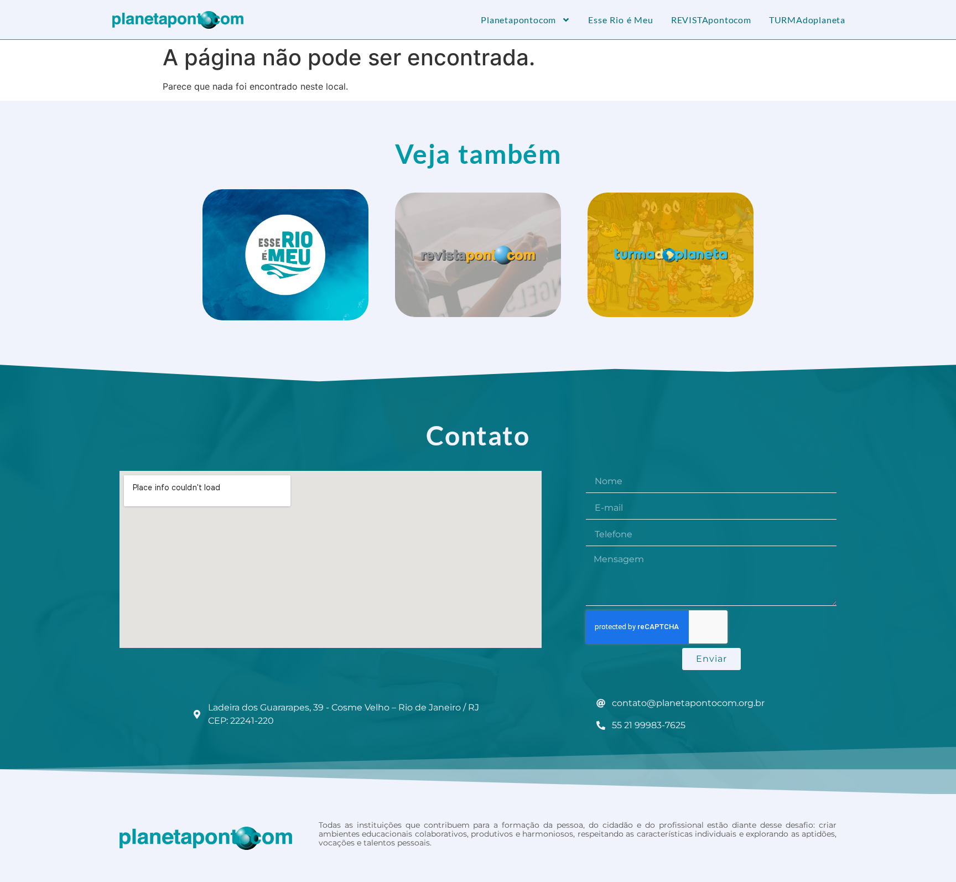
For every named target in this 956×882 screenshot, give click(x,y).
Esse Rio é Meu (620, 19)
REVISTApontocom (711, 19)
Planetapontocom (518, 19)
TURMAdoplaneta (807, 19)
